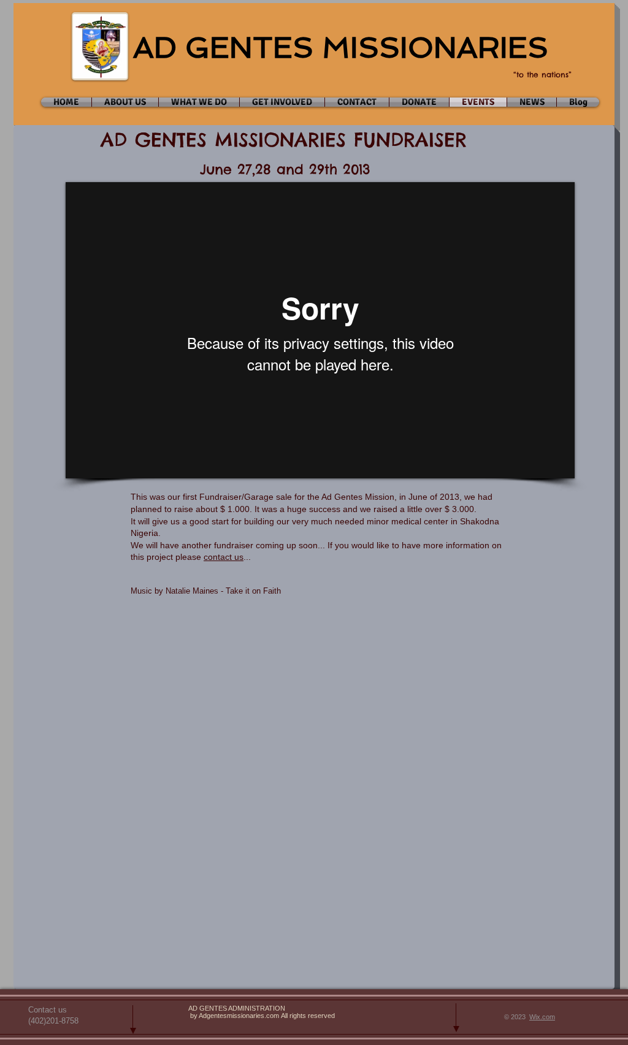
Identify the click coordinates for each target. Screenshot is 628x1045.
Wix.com (542, 1016)
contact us (223, 557)
